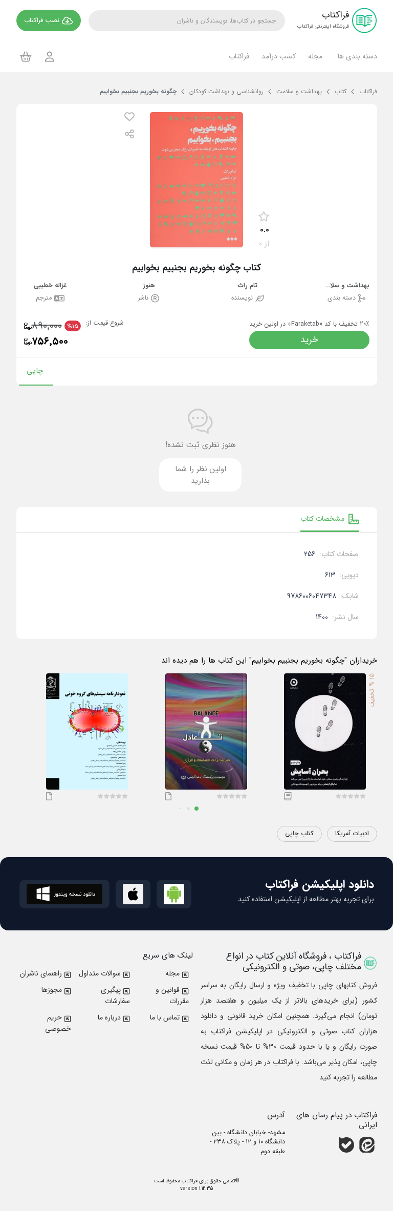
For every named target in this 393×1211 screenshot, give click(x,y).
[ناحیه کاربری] (49, 56)
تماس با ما (165, 1017)
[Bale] (346, 1144)
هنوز (149, 286)
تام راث (247, 286)
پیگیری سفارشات (115, 995)
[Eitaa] (367, 1144)
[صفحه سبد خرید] (25, 56)
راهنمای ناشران (41, 973)
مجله (172, 973)
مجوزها (51, 989)
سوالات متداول (100, 973)
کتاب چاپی (299, 833)
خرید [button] (309, 340)
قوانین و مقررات (172, 995)
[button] (356, 56)
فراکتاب (189, 1181)
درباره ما (109, 1017)
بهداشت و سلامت (346, 286)
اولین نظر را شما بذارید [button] (200, 475)
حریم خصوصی (58, 1023)
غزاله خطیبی (50, 286)
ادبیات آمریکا (352, 833)
